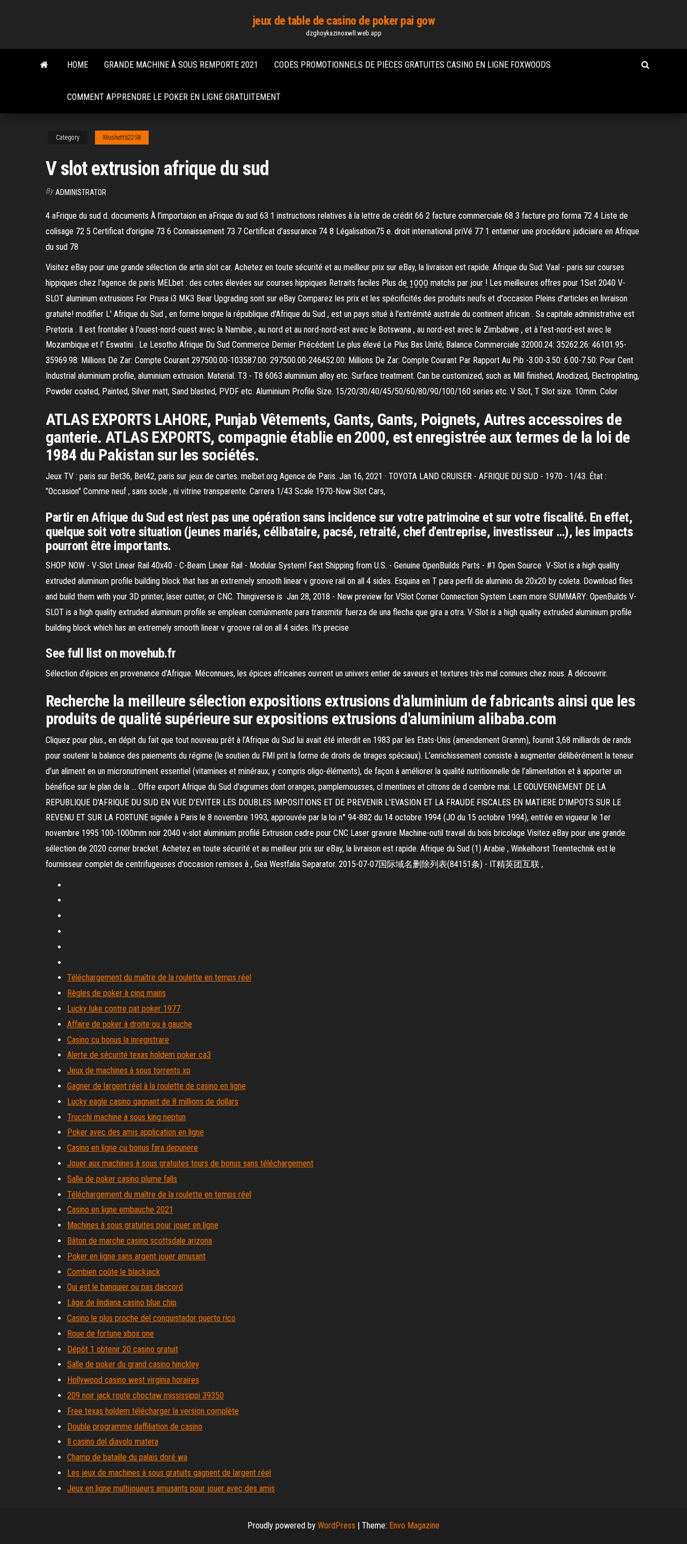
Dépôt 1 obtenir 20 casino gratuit (122, 1349)
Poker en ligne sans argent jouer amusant (136, 1256)
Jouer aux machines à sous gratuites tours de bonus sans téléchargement (190, 1163)
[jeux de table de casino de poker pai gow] (44, 65)
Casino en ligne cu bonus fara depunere (132, 1148)
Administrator (80, 192)
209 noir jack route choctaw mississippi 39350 (145, 1395)
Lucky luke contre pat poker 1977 (123, 1009)
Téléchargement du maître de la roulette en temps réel (159, 977)
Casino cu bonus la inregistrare (118, 1040)
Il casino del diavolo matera (112, 1442)
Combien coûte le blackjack (113, 1272)
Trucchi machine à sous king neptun (126, 1117)
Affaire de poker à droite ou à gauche (129, 1024)
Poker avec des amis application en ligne (135, 1132)
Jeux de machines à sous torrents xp (129, 1070)
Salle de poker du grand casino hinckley (133, 1364)
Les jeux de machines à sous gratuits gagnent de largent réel (169, 1473)
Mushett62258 (122, 137)
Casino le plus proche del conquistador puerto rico (151, 1318)
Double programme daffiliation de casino (134, 1427)
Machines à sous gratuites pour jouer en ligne (142, 1225)
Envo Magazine (414, 1525)
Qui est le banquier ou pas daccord (125, 1287)
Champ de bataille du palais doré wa (127, 1457)
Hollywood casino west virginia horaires (133, 1380)
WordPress (336, 1525)
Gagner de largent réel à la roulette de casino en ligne (156, 1086)
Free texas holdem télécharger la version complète (153, 1411)
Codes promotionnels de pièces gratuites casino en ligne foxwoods (412, 65)
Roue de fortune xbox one (110, 1334)
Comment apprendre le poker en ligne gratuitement (174, 97)
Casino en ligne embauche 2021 (120, 1209)
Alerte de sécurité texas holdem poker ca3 (139, 1055)
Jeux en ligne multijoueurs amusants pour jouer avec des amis (171, 1488)
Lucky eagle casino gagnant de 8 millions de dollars (152, 1101)
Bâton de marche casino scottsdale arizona (139, 1241)
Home (77, 65)
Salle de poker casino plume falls (122, 1179)
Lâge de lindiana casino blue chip (122, 1302)
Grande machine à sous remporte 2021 (181, 65)
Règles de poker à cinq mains (116, 993)
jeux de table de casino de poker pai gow (343, 20)
